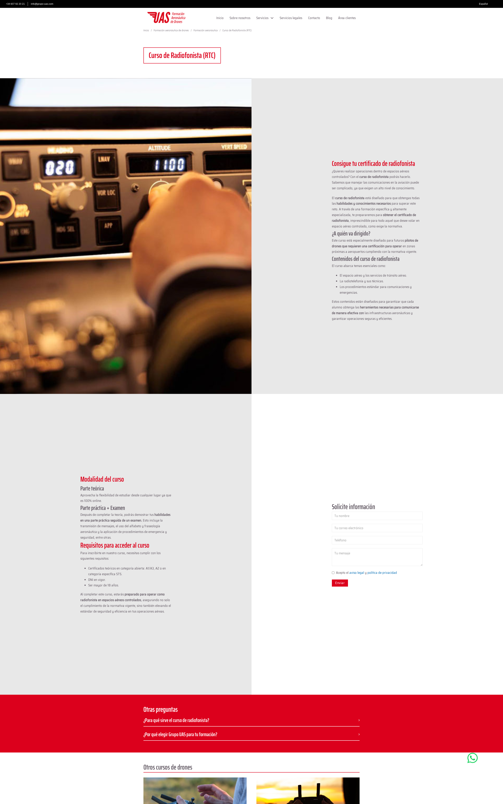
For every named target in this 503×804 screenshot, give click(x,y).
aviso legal (356, 572)
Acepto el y (366, 572)
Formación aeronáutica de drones (171, 30)
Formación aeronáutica (206, 30)
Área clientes (347, 17)
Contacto (314, 17)
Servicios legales (291, 17)
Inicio (220, 17)
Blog (329, 17)
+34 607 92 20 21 (15, 4)
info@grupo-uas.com (42, 4)
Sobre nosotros (239, 17)
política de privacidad (382, 572)
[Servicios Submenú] (272, 18)
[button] (251, 720)
